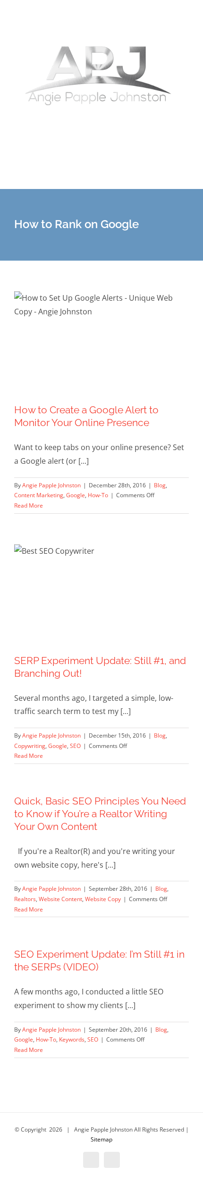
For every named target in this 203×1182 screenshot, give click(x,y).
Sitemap (101, 1139)
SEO (75, 746)
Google (75, 495)
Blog (160, 485)
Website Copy (103, 899)
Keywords (72, 1039)
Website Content (60, 899)
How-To (98, 495)
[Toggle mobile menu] (185, 175)
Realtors (25, 899)
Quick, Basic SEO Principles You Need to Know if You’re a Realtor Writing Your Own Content (100, 813)
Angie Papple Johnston (51, 485)
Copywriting (29, 746)
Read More (28, 505)
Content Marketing (38, 495)
